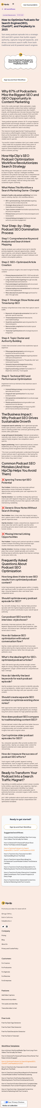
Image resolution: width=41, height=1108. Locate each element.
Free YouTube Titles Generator (11, 1027)
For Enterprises (6, 980)
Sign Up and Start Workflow (14, 80)
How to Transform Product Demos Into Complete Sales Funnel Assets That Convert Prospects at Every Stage (20, 874)
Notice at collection (9, 1106)
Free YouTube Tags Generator (11, 1023)
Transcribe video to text (9, 1008)
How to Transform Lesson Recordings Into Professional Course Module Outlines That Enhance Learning (20, 861)
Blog (3, 940)
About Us (4, 944)
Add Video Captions (8, 995)
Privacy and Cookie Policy (10, 948)
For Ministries (6, 976)
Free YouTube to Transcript (10, 1036)
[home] (5, 4)
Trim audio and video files (10, 1004)
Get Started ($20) (30, 5)
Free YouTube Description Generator (13, 1031)
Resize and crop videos (9, 999)
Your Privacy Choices (16, 1102)
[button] (13, 4)
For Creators (6, 963)
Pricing (4, 935)
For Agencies (6, 972)
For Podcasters (7, 967)
